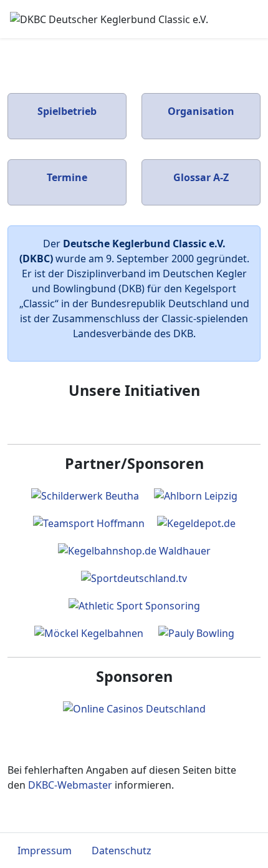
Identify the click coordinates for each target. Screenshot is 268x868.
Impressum (44, 850)
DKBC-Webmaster (70, 785)
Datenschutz (121, 850)
